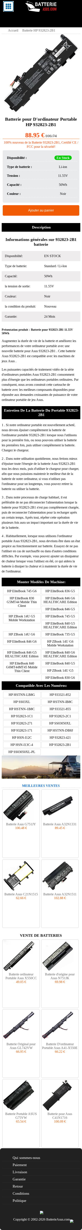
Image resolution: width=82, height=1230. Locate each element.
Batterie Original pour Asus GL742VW (21, 1046)
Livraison (20, 1172)
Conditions (21, 1193)
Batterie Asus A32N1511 (60, 894)
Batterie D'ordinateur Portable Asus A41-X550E (60, 1046)
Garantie (19, 1179)
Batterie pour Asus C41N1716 (60, 1115)
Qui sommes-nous (26, 1158)
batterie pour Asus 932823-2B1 (35, 351)
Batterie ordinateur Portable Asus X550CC (21, 976)
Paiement (20, 1165)
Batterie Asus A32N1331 (60, 824)
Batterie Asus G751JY (21, 824)
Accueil (13, 30)
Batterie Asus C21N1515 (21, 894)
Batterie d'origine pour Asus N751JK (60, 976)
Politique (19, 1200)
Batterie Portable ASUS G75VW (21, 1115)
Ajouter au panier (41, 210)
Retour (18, 1186)
